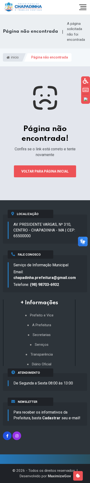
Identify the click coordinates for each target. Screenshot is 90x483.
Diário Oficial (41, 364)
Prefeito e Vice (42, 315)
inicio (14, 57)
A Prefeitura (41, 325)
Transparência (41, 354)
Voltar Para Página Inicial (45, 171)
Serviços (41, 344)
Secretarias (42, 335)
